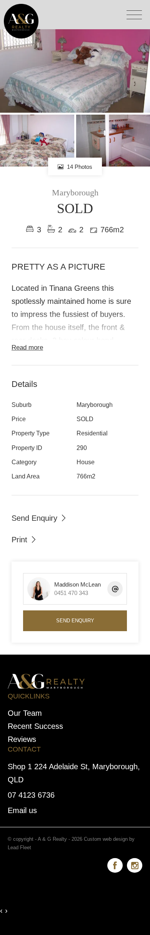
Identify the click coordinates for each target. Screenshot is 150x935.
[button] (24, 539)
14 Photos (78, 166)
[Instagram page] (134, 864)
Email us (22, 810)
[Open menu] (134, 15)
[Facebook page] (117, 864)
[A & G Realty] (21, 20)
